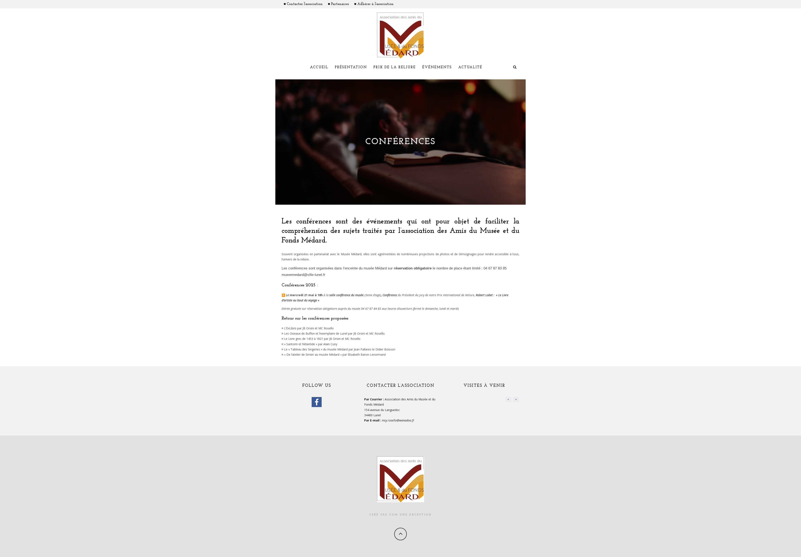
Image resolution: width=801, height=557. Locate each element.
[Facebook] (317, 402)
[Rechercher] (515, 67)
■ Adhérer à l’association (374, 4)
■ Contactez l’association (303, 4)
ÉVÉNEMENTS (437, 67)
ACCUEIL (319, 67)
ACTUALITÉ (470, 67)
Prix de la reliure (394, 67)
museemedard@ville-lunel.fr (303, 275)
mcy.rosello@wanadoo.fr (398, 420)
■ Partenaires (338, 4)
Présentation (351, 67)
